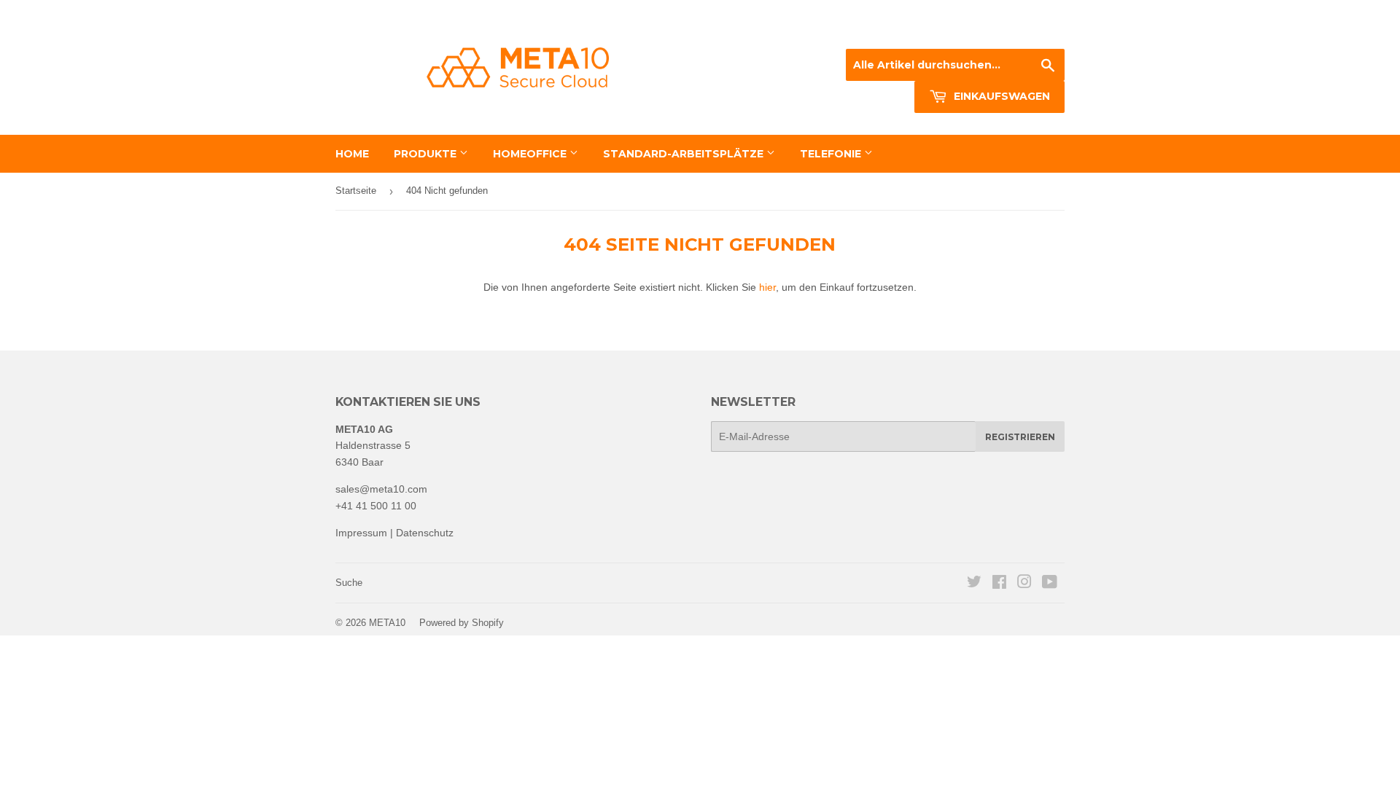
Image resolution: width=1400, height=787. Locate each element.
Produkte (426, 153)
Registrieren (1020, 436)
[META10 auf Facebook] (999, 584)
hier (767, 287)
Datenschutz (425, 533)
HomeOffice (531, 153)
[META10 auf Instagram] (1024, 584)
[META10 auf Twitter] (974, 584)
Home (352, 153)
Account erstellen (1028, 31)
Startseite (355, 190)
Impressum (361, 533)
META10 (387, 622)
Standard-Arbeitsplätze (684, 153)
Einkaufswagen (1000, 96)
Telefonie (832, 153)
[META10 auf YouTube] (1049, 584)
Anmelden (940, 31)
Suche (348, 582)
